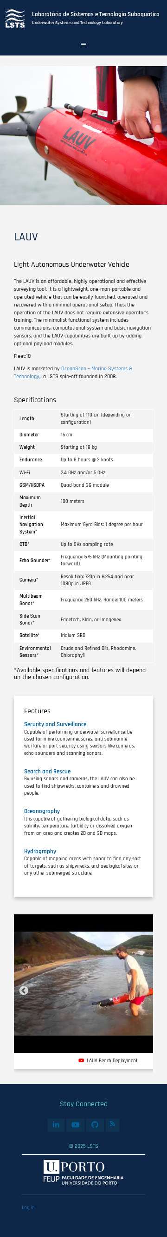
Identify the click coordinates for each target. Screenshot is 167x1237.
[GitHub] (94, 1125)
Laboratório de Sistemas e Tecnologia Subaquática (96, 14)
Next (143, 991)
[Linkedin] (56, 1125)
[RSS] (113, 1124)
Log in (28, 1208)
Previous (23, 991)
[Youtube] (75, 1125)
